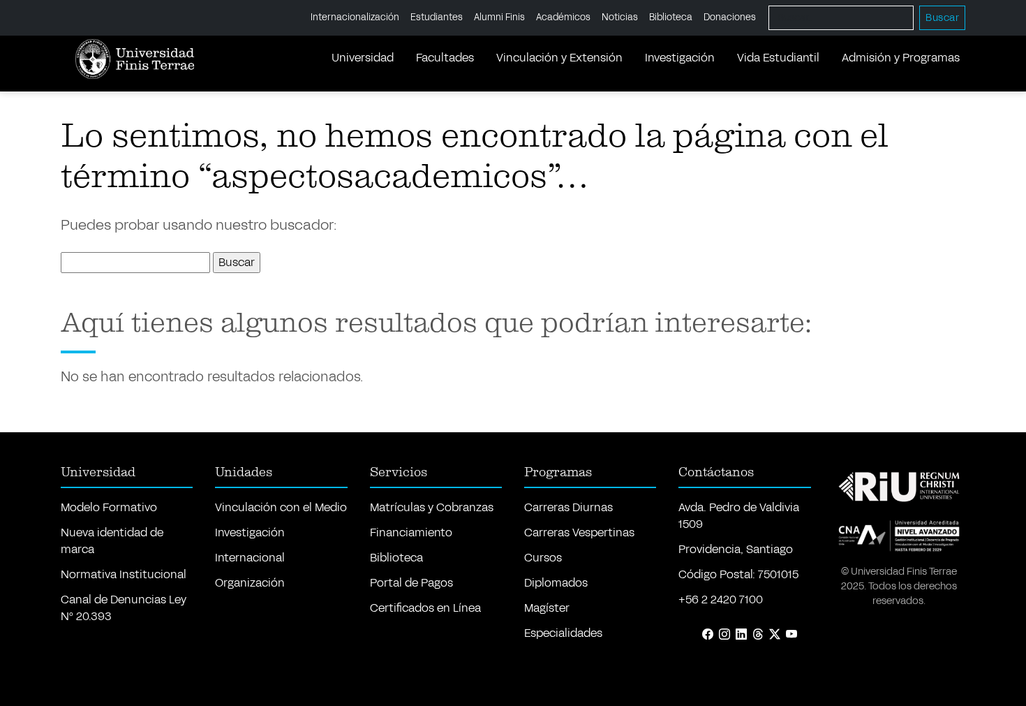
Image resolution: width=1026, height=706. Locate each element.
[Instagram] (724, 634)
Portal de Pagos (411, 583)
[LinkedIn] (741, 634)
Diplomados (556, 583)
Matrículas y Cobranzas (431, 507)
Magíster (547, 608)
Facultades (445, 58)
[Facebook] (707, 634)
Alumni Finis (499, 17)
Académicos (563, 17)
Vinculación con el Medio (281, 507)
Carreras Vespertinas (579, 532)
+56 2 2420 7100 (720, 599)
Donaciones (730, 17)
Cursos (543, 558)
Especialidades (563, 633)
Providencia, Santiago (735, 549)
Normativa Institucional (123, 574)
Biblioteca (670, 17)
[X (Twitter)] (774, 634)
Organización (250, 583)
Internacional (250, 558)
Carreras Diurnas (568, 507)
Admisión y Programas (901, 58)
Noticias (620, 17)
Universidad (363, 58)
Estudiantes (436, 17)
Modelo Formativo (109, 507)
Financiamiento (411, 532)
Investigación (680, 58)
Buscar (942, 17)
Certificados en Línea (425, 608)
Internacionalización (355, 17)
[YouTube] (791, 634)
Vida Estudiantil (778, 58)
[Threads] (758, 634)
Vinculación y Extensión (559, 58)
